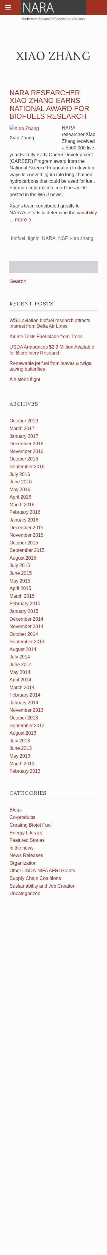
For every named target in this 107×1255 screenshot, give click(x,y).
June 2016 (21, 481)
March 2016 (22, 504)
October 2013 (24, 717)
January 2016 (24, 519)
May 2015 (20, 580)
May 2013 (20, 755)
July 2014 (20, 656)
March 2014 (22, 687)
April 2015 (20, 588)
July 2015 (20, 565)
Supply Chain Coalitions (35, 878)
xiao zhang (81, 238)
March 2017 (22, 428)
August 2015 (23, 558)
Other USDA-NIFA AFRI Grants (42, 870)
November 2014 (26, 626)
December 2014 (26, 619)
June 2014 (21, 664)
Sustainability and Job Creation (42, 886)
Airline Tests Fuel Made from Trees (46, 336)
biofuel (18, 238)
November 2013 (26, 710)
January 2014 (24, 702)
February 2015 (25, 603)
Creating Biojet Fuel (31, 825)
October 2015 (24, 542)
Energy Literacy (26, 832)
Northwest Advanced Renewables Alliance (53, 10)
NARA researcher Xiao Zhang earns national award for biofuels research (49, 104)
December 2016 (26, 443)
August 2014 (23, 649)
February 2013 (25, 771)
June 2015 (21, 573)
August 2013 (23, 733)
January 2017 (24, 436)
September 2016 (27, 466)
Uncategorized (25, 893)
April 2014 (20, 679)
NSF (62, 238)
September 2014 (27, 641)
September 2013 (27, 725)
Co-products (22, 817)
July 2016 (20, 474)
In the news (22, 847)
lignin (34, 238)
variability (87, 212)
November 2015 (26, 535)
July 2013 (20, 740)
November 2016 (26, 451)
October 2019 (24, 420)
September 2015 (27, 550)
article (80, 187)
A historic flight (25, 379)
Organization (23, 863)
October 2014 (24, 634)
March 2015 (22, 596)
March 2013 (22, 763)
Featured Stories (27, 840)
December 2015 (26, 527)
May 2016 (20, 489)
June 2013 (21, 748)
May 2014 (20, 672)
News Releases (26, 855)
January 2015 (24, 611)
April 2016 (20, 496)
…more (18, 220)
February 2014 (25, 694)
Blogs (16, 809)
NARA (49, 238)
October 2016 (24, 458)
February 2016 (25, 512)
